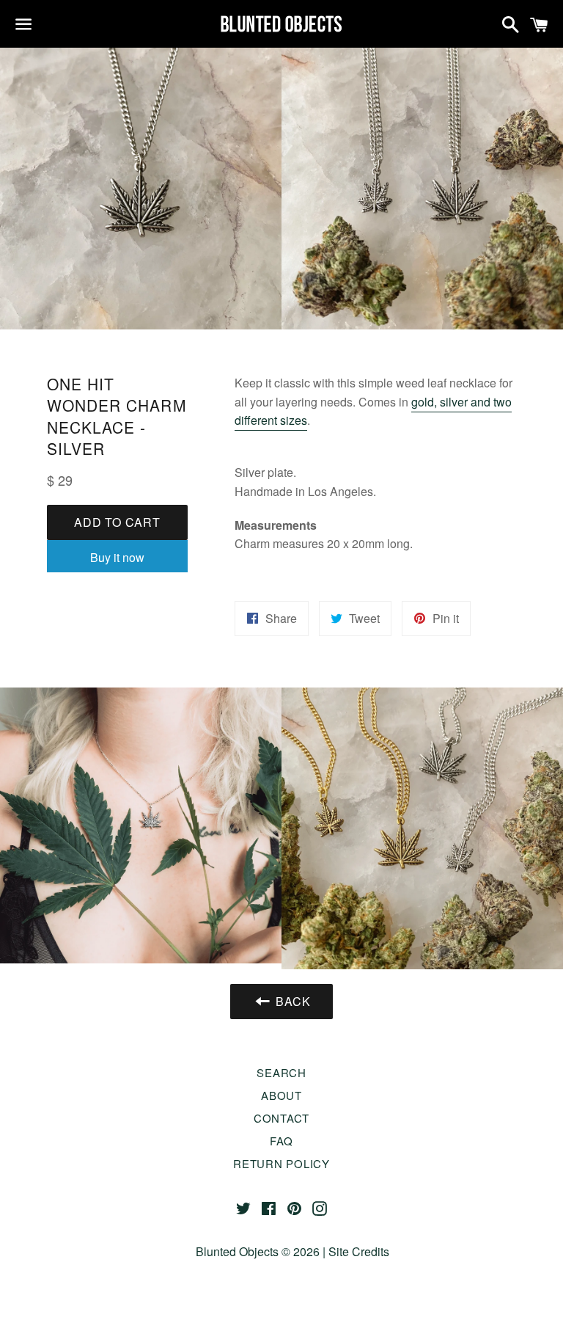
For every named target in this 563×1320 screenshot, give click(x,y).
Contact (281, 1118)
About (281, 1095)
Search (281, 1072)
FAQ (281, 1140)
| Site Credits (354, 1251)
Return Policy (281, 1163)
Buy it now (117, 557)
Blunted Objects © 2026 (258, 1251)
